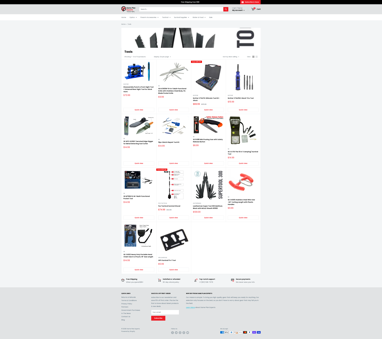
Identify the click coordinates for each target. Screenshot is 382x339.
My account (237, 10)
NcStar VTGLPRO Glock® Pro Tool (241, 98)
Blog (123, 320)
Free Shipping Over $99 (190, 2)
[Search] (225, 9)
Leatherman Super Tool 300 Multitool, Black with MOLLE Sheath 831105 (208, 207)
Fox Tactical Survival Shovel (169, 206)
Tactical (165, 17)
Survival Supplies (180, 17)
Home (123, 17)
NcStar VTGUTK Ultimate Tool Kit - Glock (206, 99)
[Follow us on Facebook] (172, 332)
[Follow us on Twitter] (176, 332)
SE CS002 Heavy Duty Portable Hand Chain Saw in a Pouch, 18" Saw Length (138, 255)
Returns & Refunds (128, 297)
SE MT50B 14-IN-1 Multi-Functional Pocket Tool (136, 197)
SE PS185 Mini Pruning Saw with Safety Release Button (208, 140)
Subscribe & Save (252, 2)
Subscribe (158, 318)
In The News (126, 313)
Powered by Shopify (128, 331)
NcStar (126, 84)
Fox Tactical (162, 203)
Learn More (190, 307)
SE (159, 86)
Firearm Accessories (148, 17)
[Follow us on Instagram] (180, 332)
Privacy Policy (126, 304)
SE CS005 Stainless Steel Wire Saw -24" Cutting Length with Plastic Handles (241, 202)
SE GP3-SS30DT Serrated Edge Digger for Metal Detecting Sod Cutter (138, 142)
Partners (124, 307)
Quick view (139, 110)
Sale (210, 17)
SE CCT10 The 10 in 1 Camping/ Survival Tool (243, 153)
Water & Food (198, 17)
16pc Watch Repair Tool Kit (168, 142)
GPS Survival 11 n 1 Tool (167, 260)
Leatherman (197, 203)
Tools (129, 24)
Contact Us (125, 316)
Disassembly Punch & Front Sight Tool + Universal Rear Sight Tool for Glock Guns (138, 89)
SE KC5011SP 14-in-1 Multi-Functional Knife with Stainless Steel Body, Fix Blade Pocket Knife (172, 91)
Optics (132, 17)
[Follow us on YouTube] (187, 332)
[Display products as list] (257, 57)
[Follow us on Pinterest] (183, 332)
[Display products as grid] (253, 57)
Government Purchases (130, 310)
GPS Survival (162, 258)
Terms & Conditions (129, 300)
